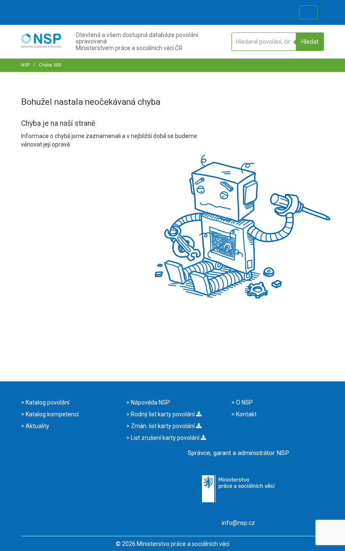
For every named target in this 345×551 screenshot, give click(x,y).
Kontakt (246, 414)
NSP (25, 65)
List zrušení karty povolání (165, 437)
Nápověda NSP (150, 402)
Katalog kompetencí (51, 414)
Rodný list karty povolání (163, 414)
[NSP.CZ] (41, 45)
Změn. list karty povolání (163, 426)
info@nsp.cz (238, 522)
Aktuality (36, 426)
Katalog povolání (46, 402)
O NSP (244, 402)
